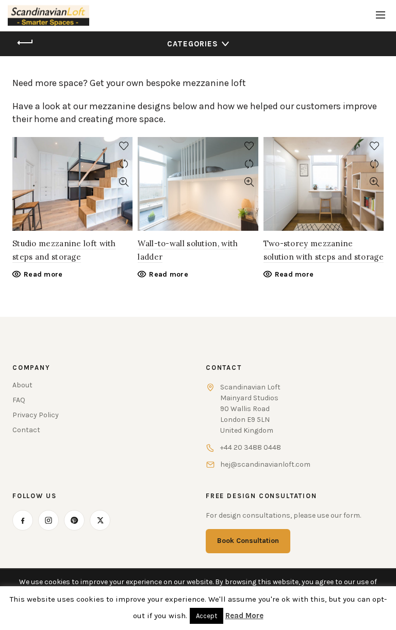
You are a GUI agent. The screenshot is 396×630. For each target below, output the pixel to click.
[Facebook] (22, 520)
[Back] (25, 42)
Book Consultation (248, 540)
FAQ (18, 400)
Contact (26, 429)
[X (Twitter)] (100, 520)
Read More (244, 615)
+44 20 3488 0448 (250, 447)
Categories (192, 43)
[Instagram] (48, 520)
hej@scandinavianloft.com (265, 464)
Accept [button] (206, 616)
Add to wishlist (123, 146)
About (22, 385)
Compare (123, 164)
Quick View (123, 182)
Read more (43, 274)
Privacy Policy (35, 415)
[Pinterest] (74, 520)
